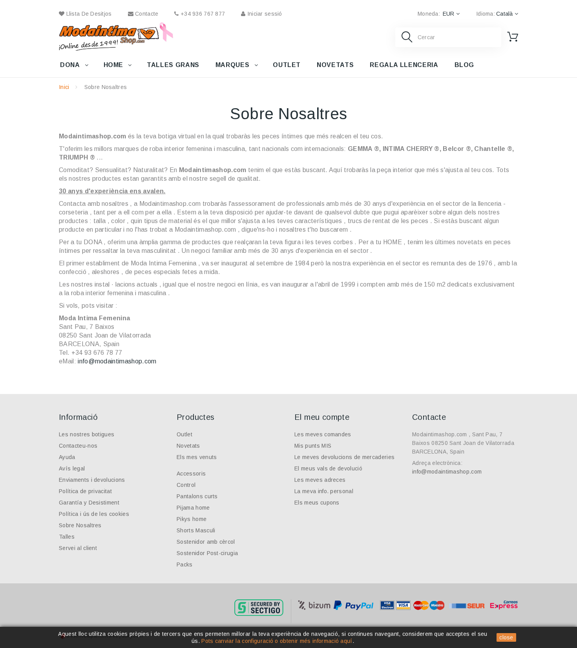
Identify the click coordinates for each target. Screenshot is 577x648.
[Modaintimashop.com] (109, 36)
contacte (146, 14)
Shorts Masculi (196, 530)
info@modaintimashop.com (117, 361)
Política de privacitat (85, 491)
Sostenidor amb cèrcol (206, 542)
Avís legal (72, 468)
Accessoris (191, 473)
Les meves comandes (322, 434)
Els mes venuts (197, 457)
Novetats (335, 65)
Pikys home (191, 519)
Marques (232, 65)
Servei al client (78, 548)
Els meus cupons (317, 502)
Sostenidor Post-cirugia (207, 553)
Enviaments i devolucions (92, 480)
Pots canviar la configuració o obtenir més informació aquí (276, 641)
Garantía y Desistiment (89, 502)
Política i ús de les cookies (94, 514)
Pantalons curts (197, 496)
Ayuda (67, 457)
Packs (185, 564)
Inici (64, 87)
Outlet (287, 65)
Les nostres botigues (86, 434)
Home (114, 65)
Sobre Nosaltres (80, 525)
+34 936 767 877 (202, 14)
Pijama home (193, 508)
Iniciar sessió (263, 14)
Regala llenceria (404, 65)
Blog (465, 65)
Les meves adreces (319, 480)
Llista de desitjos (87, 14)
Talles (67, 537)
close (506, 637)
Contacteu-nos (78, 446)
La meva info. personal (323, 491)
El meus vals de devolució (328, 468)
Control (186, 485)
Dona (70, 65)
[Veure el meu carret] (512, 36)
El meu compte (321, 417)
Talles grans (173, 65)
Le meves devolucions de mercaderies (344, 457)
